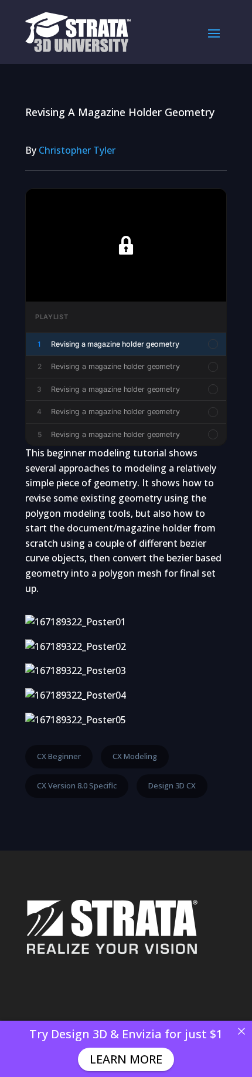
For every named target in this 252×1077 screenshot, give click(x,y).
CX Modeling (135, 756)
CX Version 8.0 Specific (77, 785)
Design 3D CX (172, 785)
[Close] (241, 1031)
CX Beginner (59, 756)
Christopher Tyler (77, 150)
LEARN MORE (126, 1059)
